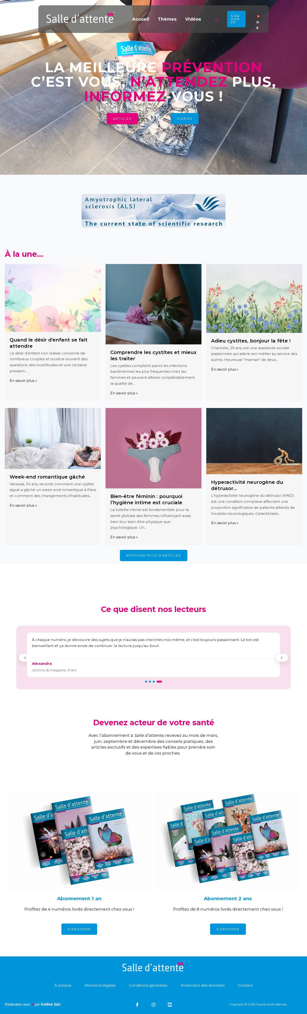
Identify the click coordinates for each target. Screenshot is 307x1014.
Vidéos (193, 19)
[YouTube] (170, 1004)
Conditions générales (148, 985)
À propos (62, 985)
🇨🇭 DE (258, 19)
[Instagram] (153, 1004)
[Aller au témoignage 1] (147, 682)
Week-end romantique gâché (47, 477)
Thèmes (167, 19)
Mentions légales (100, 985)
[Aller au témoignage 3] (157, 682)
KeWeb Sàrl (50, 1004)
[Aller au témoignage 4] (161, 682)
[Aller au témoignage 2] (153, 682)
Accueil (140, 19)
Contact (245, 985)
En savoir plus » (23, 380)
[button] (217, 19)
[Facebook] (137, 1004)
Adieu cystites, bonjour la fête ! (250, 341)
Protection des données (202, 985)
